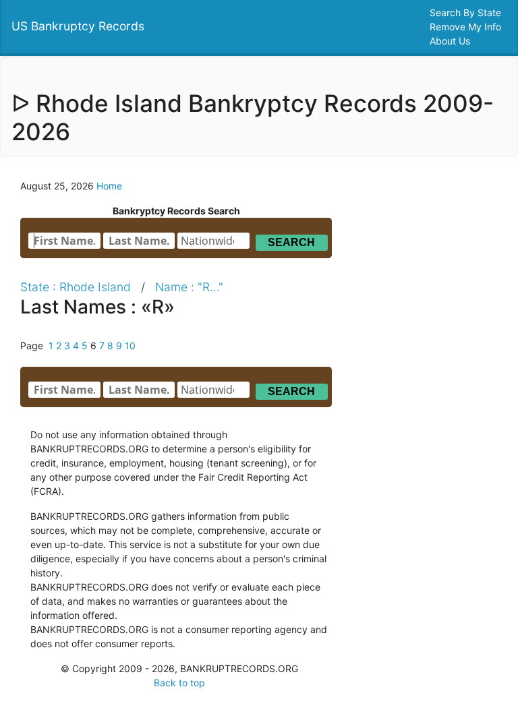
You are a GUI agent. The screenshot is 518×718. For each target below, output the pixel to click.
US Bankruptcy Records (77, 26)
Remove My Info (467, 26)
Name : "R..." (189, 287)
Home (109, 185)
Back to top (179, 682)
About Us (451, 41)
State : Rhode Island (75, 287)
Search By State (467, 12)
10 (130, 345)
